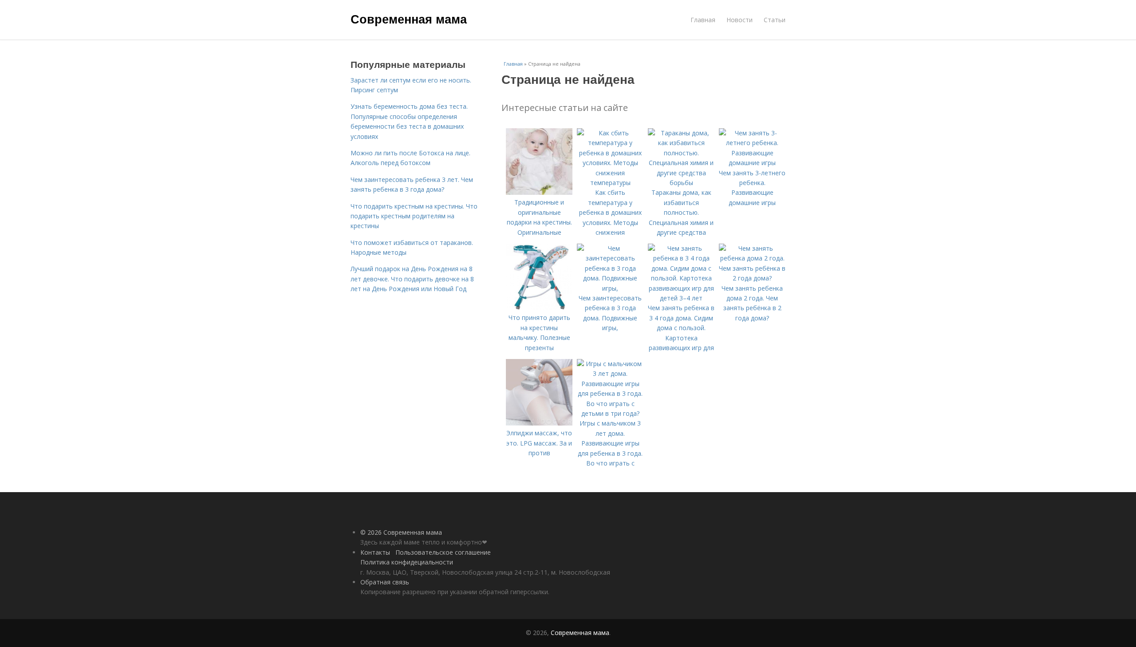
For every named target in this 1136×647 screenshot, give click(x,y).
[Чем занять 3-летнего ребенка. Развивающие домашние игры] (752, 162)
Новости (739, 20)
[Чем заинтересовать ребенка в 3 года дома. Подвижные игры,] (610, 288)
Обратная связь (384, 582)
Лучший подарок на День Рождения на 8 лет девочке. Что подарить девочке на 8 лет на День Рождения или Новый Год (412, 278)
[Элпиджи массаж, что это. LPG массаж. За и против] (539, 423)
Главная (702, 20)
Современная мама (409, 18)
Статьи (774, 20)
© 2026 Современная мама (401, 532)
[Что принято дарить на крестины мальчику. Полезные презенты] (539, 308)
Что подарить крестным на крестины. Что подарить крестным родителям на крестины (414, 216)
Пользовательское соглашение (443, 552)
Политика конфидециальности (406, 562)
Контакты (375, 552)
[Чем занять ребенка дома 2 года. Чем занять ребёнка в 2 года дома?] (752, 278)
